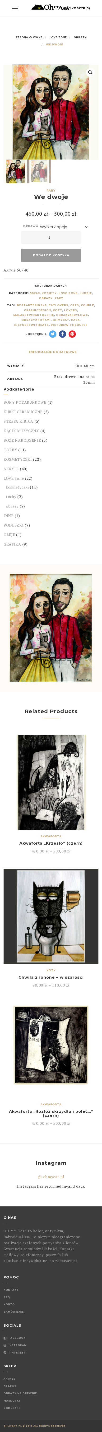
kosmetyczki (17, 487)
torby (11, 496)
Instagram (17, 1345)
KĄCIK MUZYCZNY (21, 430)
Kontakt (11, 1290)
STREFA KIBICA (18, 421)
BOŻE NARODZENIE (22, 440)
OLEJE (9, 534)
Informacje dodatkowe (53, 352)
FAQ (7, 1297)
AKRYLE (11, 468)
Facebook (17, 1338)
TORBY (10, 449)
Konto (9, 1304)
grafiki (10, 1386)
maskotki (12, 1400)
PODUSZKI (14, 525)
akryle (9, 1378)
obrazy (80, 37)
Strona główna (29, 37)
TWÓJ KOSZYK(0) (75, 8)
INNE (9, 515)
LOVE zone (58, 37)
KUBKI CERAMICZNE (23, 411)
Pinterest (17, 1352)
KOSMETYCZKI (18, 459)
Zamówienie (14, 1311)
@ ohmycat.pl (51, 1176)
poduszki (12, 1408)
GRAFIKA (12, 544)
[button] (90, 72)
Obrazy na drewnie (20, 1393)
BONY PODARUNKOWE (25, 402)
